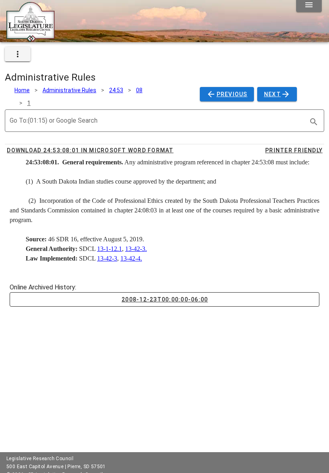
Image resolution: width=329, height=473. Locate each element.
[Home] (30, 38)
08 (139, 90)
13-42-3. (136, 248)
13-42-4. (131, 258)
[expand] (17, 54)
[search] (313, 121)
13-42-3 (107, 258)
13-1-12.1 (109, 248)
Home (22, 90)
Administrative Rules (69, 90)
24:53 (116, 90)
